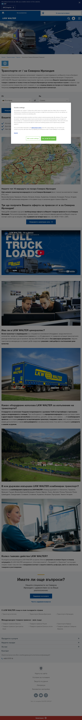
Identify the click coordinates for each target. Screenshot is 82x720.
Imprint (16, 133)
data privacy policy (37, 127)
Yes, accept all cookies (48, 138)
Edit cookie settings (33, 138)
